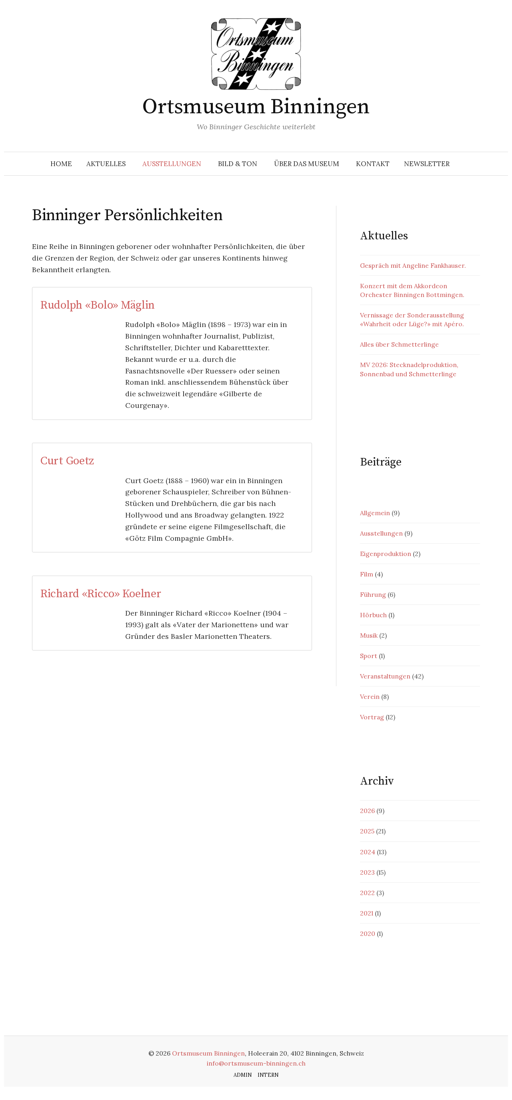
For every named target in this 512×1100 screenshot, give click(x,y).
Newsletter (427, 163)
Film (366, 574)
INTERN (268, 1075)
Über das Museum (306, 163)
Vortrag (372, 717)
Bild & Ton (237, 163)
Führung (373, 594)
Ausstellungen (171, 163)
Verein (370, 697)
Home (61, 163)
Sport (368, 656)
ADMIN (243, 1075)
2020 (367, 933)
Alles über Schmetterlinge (399, 344)
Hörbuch (373, 615)
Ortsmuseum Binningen (256, 106)
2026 (367, 811)
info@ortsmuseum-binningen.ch (256, 1063)
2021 (366, 913)
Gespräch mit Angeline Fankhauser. (413, 265)
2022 (367, 893)
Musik (369, 635)
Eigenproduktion (385, 554)
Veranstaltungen (385, 676)
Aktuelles (106, 163)
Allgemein (375, 513)
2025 (367, 831)
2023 (367, 872)
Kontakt (373, 163)
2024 (367, 852)
